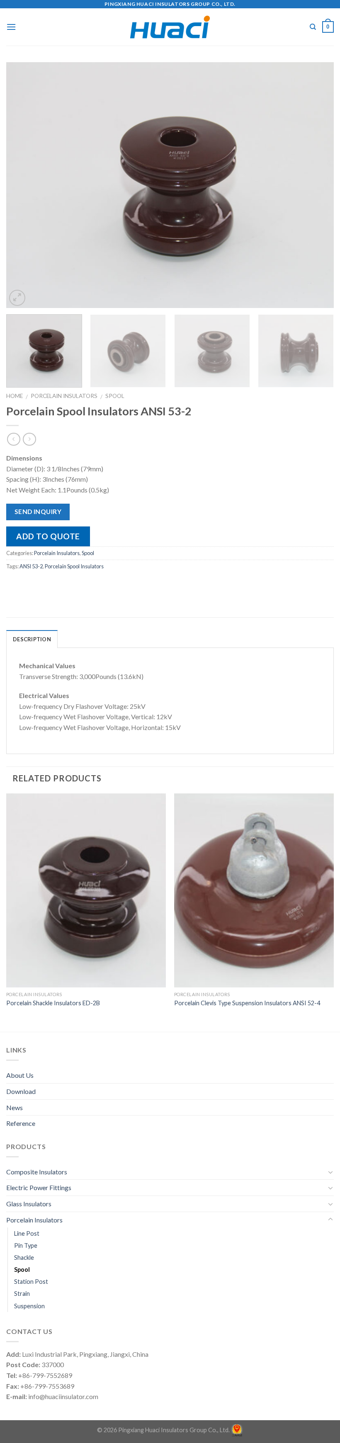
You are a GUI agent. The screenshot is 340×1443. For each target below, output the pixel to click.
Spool (114, 396)
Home (14, 396)
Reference (20, 1123)
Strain (22, 1293)
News (14, 1107)
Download (21, 1091)
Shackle (24, 1257)
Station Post (31, 1281)
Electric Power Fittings (38, 1187)
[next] (316, 185)
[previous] (23, 185)
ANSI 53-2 (31, 566)
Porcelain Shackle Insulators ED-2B (53, 1002)
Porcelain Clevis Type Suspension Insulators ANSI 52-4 (247, 1002)
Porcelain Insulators (64, 396)
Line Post (26, 1233)
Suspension (29, 1306)
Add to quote (48, 536)
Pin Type (25, 1245)
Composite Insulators (36, 1172)
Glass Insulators (28, 1204)
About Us (20, 1075)
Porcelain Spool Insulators (74, 566)
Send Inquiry (38, 511)
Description (32, 639)
